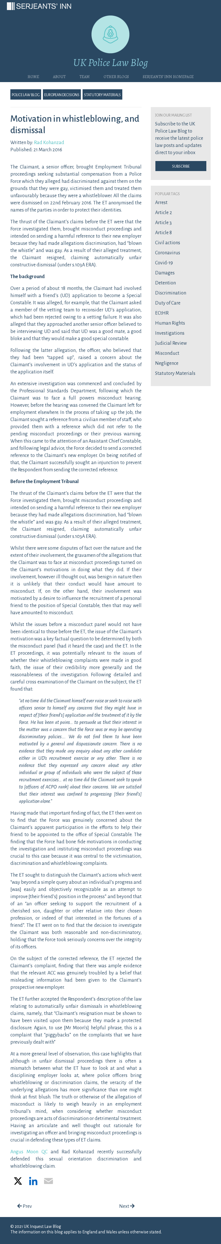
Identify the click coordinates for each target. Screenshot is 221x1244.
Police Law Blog (26, 94)
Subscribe (181, 166)
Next (124, 1206)
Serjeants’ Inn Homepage (168, 76)
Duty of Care (167, 303)
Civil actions (167, 242)
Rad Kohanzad (49, 142)
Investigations (169, 333)
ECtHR (162, 313)
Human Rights (170, 323)
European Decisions (61, 94)
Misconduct (167, 353)
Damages (165, 273)
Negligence (166, 363)
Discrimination (170, 293)
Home (33, 76)
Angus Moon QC (28, 1151)
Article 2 (163, 212)
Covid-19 (164, 263)
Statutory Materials (102, 94)
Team (84, 76)
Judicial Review (171, 343)
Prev (27, 1206)
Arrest (161, 202)
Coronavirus (167, 252)
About (59, 76)
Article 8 (163, 232)
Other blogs (116, 76)
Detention (165, 283)
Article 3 (163, 222)
